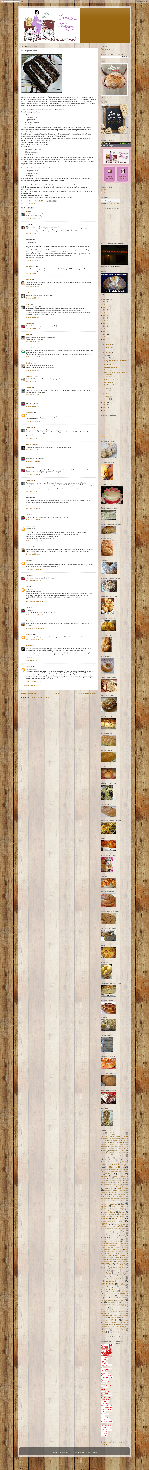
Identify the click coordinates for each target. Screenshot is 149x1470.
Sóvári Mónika (110, 1302)
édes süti (114, 1167)
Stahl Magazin (104, 1304)
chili (123, 1150)
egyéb (108, 1173)
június (107, 358)
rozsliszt (120, 1296)
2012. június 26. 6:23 (32, 395)
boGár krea (30, 427)
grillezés (115, 1190)
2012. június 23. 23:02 (33, 260)
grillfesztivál (123, 1190)
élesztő (115, 1176)
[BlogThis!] (50, 201)
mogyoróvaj (122, 1267)
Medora (28, 387)
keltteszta (104, 1219)
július (106, 355)
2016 (105, 328)
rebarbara (114, 1290)
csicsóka (113, 1156)
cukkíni (109, 1154)
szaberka (29, 293)
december (108, 342)
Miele (103, 1267)
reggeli (104, 1291)
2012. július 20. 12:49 (33, 508)
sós (102, 1302)
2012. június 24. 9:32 (32, 287)
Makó (116, 1255)
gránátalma (107, 1190)
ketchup (123, 1228)
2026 (105, 302)
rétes (116, 1292)
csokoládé (30, 204)
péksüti (123, 1284)
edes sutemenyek (119, 1164)
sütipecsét (109, 1306)
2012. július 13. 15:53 (33, 461)
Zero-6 (118, 1328)
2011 (105, 402)
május (107, 388)
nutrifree (124, 1271)
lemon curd (119, 1247)
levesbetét (106, 1251)
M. (27, 211)
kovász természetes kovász (117, 1238)
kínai (111, 1232)
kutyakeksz (104, 1245)
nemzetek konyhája (118, 1269)
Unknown (29, 526)
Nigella (109, 1271)
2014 (105, 334)
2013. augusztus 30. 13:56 (34, 615)
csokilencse (124, 1158)
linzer (108, 1253)
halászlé (103, 1202)
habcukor (115, 1194)
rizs (126, 1292)
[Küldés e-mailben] (48, 201)
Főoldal (57, 693)
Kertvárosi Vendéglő (106, 1228)
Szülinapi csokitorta (110, 367)
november (108, 344)
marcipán (117, 1259)
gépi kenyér (114, 1186)
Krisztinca (29, 547)
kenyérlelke (104, 1226)
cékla (117, 1150)
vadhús (123, 1322)
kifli (124, 1230)
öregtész (110, 1275)
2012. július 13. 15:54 (33, 474)
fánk (102, 1180)
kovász (103, 1238)
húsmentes (114, 1206)
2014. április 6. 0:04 (32, 660)
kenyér (104, 1224)
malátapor (103, 1257)
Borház (120, 1148)
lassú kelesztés (123, 1245)
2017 (105, 326)
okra (102, 1273)
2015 (105, 331)
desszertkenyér (114, 1162)
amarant (123, 1133)
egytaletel (120, 1174)
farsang (107, 1180)
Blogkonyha (30, 376)
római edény (114, 1293)
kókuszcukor (112, 1233)
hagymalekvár (120, 1196)
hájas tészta (113, 1198)
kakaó (126, 1210)
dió (123, 1162)
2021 (105, 315)
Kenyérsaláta (108, 382)
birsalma (103, 1144)
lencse (126, 1247)
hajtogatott (104, 1200)
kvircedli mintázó (113, 1245)
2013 (105, 337)
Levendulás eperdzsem (111, 379)
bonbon (110, 1148)
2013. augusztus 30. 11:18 (34, 601)
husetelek (104, 1206)
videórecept (119, 1326)
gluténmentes (123, 1188)
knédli (116, 1232)
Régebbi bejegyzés (87, 693)
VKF (126, 1326)
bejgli (114, 1142)
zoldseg (125, 1328)
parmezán (103, 1279)
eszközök (117, 1178)
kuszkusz (123, 1243)
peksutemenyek (108, 1281)
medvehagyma (105, 1263)
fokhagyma (110, 1182)
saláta (113, 1298)
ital (116, 1208)
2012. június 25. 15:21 (33, 370)
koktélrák (123, 1232)
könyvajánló (111, 1241)
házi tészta (122, 1202)
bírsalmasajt (113, 1144)
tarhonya (123, 1312)
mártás (126, 1259)
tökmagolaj (105, 1320)
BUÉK (126, 1148)
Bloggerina (122, 1144)
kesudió (116, 1228)
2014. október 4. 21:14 (33, 681)
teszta (109, 1315)
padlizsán (106, 1277)
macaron (115, 1253)
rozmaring (122, 1293)
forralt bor (119, 1182)
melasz (116, 1263)
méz (112, 1265)
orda (116, 1273)
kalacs (112, 1212)
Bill (125, 1142)
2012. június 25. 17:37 (33, 381)
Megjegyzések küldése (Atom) (39, 697)
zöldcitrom (114, 1330)
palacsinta (115, 1277)
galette (124, 1184)
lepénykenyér (106, 1249)
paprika (123, 1277)
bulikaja (111, 1150)
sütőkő (116, 1306)
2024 (105, 307)
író (112, 1208)
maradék (110, 1259)
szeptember (109, 350)
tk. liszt (105, 1318)
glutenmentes (108, 1188)
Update (106, 1322)
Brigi (27, 304)
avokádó (103, 1140)
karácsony (112, 1214)
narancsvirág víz (105, 1269)
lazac (104, 1247)
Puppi (28, 621)
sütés (120, 1304)
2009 (105, 407)
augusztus (108, 352)
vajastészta (104, 1324)
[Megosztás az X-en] (52, 201)
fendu (113, 1180)
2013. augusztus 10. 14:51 (34, 569)
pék (118, 1279)
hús (122, 1204)
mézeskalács (120, 1265)
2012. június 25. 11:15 (33, 357)
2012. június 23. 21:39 (33, 233)
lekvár (110, 1247)
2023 (105, 310)
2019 (105, 321)
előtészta (103, 1178)
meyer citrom (104, 1265)
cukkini (103, 1154)
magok (122, 1253)
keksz (122, 1216)
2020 (105, 318)
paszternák (112, 1279)
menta (123, 1263)
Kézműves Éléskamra (114, 1230)
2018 (105, 323)
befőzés (106, 1142)
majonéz (103, 1255)
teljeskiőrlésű (122, 1313)
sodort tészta (109, 1300)
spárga (118, 1302)
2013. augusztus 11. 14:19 (34, 580)
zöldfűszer (123, 1330)
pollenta (116, 1288)
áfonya (103, 1133)
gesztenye (125, 1186)
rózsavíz (103, 1295)
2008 (105, 410)
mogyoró (112, 1267)
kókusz (103, 1234)
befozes (125, 1140)
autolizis (123, 1138)
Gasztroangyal (104, 1186)
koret (122, 1236)
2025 (105, 305)
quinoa (123, 1288)
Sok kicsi (117, 1300)
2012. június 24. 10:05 (33, 298)
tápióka (116, 1311)
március (107, 393)
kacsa (119, 1210)
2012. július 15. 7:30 (32, 491)
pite (116, 1286)
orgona (126, 1273)
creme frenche (121, 1152)
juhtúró (113, 1210)
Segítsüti (122, 1298)
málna (110, 1257)
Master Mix (121, 1261)
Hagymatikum (104, 1198)
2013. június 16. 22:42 (33, 554)
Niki (27, 560)
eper (109, 1178)
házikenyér (103, 1204)
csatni (124, 1154)
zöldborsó (107, 1330)
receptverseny (124, 1289)
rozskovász (111, 1296)
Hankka (28, 279)
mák (109, 1255)
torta (35, 204)
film (125, 1180)
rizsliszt (106, 1293)
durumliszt (104, 1164)
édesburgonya (104, 1169)
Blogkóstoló (104, 1146)
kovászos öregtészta (115, 1240)
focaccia (103, 1182)
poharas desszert (106, 1288)
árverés (124, 1134)
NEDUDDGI (29, 412)
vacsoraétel (114, 1322)
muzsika (29, 645)
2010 (105, 405)
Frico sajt (112, 1184)
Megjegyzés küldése (30, 685)
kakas (105, 1212)
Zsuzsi (28, 224)
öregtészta (118, 1275)
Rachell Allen (104, 1290)
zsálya (111, 1332)
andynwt (81, 1452)
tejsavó (114, 1313)
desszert (103, 1162)
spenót (124, 1302)
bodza (123, 1146)
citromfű (111, 1152)
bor (115, 1148)
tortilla (126, 1317)
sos (123, 1300)
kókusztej (122, 1234)
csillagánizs (122, 1156)
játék (126, 1208)
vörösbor (105, 1328)
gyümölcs (104, 1194)
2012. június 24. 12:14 (33, 317)
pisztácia (110, 1286)
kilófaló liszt (104, 1232)
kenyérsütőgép (117, 1226)
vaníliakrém (118, 1324)
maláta (123, 1255)
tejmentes (104, 1313)
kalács (121, 1212)
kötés (124, 1241)
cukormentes (116, 1154)
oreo (121, 1273)
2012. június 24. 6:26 (32, 273)
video (112, 1326)
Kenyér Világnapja (120, 1224)
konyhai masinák (113, 1235)
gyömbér (114, 1192)
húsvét (122, 1206)
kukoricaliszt (104, 1243)
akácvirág (109, 1133)
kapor (102, 1214)
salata (106, 1298)
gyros (123, 1192)
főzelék (106, 1184)
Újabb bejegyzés (28, 693)
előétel (123, 1176)
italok (121, 1208)
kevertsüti (103, 1230)
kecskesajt (112, 1216)
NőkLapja (116, 1271)
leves (126, 1249)
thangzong (125, 1315)
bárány (110, 1140)
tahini (111, 1311)
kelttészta (117, 1218)
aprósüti (103, 1135)
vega (125, 1324)
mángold (103, 1259)
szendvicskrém (114, 1308)
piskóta (103, 1286)
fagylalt (124, 1178)
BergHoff (119, 1142)
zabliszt (112, 1328)
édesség (104, 1171)
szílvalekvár (114, 1310)
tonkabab (113, 1318)
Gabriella (29, 363)
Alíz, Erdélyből (31, 266)
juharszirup (106, 1210)
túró (126, 1320)
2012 (105, 339)
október (107, 347)
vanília (111, 1324)
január (107, 399)
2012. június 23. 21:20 (33, 218)
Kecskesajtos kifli (109, 370)
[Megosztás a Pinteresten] (56, 201)
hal (124, 1200)
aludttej (116, 1133)
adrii (27, 587)
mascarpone (108, 1261)
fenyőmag (119, 1180)
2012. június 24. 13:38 (33, 328)
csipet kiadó (104, 1158)
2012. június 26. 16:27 (33, 406)
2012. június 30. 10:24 (33, 421)
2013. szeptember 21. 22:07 (35, 639)
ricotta (121, 1291)
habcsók (123, 1194)
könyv (103, 1242)
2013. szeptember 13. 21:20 (35, 628)
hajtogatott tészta (115, 1200)
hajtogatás (123, 1198)
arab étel (111, 1135)
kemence (103, 1221)
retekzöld (110, 1291)
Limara (28, 323)
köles (124, 1239)
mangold (124, 1257)
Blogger (95, 1452)
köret (117, 1242)
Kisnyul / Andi (31, 444)
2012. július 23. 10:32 (33, 520)
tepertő (103, 1315)
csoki (116, 1158)
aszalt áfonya (104, 1136)
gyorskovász (104, 1192)
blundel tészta (114, 1146)
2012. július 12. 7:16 (32, 438)
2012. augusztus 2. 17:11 (34, 541)
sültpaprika (113, 1304)
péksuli (124, 1279)
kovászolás (104, 1240)
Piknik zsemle (108, 364)
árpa (118, 1134)
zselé (116, 1332)
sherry (102, 1300)
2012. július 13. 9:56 (32, 449)
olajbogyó (109, 1273)
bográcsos (103, 1148)
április (107, 391)
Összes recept (105, 49)
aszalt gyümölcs (115, 1136)
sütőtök (122, 1306)
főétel (126, 1182)
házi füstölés (112, 1202)
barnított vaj (117, 1140)
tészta (116, 1315)
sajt (126, 1296)
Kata (27, 334)
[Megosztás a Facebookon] (54, 201)
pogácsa (122, 1286)
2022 (105, 313)
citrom (103, 1152)
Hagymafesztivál (105, 1196)
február (107, 396)
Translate (116, 203)
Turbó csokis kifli (109, 377)
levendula (116, 1249)
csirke (111, 1158)
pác (127, 1275)
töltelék (114, 1320)
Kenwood (110, 1221)
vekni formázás (105, 1326)
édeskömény (113, 1169)
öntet (104, 1275)
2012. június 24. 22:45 (33, 341)
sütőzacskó (104, 1308)
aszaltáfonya (115, 1138)
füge (119, 1184)
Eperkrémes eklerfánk (111, 385)
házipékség (113, 1204)
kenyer (118, 1221)
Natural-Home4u (31, 348)
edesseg (122, 1169)
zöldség (103, 1332)
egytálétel (104, 1176)
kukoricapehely (114, 1243)
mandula (116, 1257)
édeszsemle (114, 1171)
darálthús (121, 1160)
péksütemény (107, 1283)
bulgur (105, 1150)
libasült (113, 1251)
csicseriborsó (104, 1156)
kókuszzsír (103, 1235)
